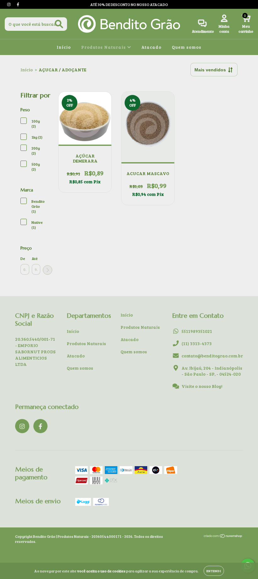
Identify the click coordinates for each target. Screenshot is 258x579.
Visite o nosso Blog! (202, 386)
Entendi (213, 571)
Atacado (151, 47)
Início (64, 47)
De (22, 258)
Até (35, 258)
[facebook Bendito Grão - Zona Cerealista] (18, 4)
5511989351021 (197, 331)
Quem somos (186, 47)
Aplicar (47, 270)
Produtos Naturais (104, 47)
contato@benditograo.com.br (212, 356)
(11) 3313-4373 (197, 343)
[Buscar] (59, 24)
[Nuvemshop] (223, 536)
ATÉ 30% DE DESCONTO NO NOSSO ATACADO (129, 4)
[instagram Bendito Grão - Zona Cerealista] (9, 4)
